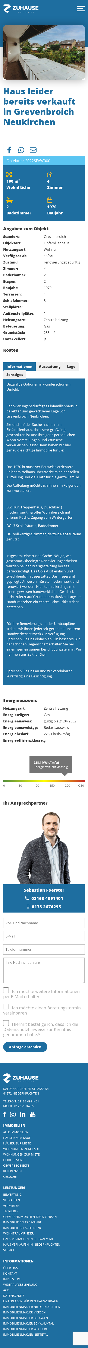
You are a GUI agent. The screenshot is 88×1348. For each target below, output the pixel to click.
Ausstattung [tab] (50, 366)
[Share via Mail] (33, 150)
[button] (81, 8)
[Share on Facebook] (9, 150)
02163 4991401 (47, 898)
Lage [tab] (71, 366)
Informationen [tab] (19, 366)
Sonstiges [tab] (14, 374)
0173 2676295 (46, 907)
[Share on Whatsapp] (21, 150)
